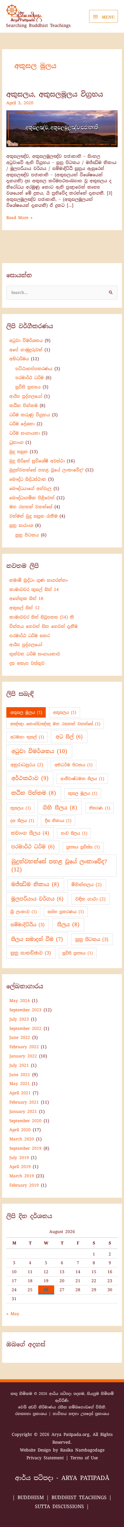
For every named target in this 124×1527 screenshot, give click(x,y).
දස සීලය (22, 820)
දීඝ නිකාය (58, 820)
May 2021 (19, 1083)
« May (12, 1313)
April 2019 (20, 1166)
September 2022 (25, 1028)
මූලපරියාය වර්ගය (37, 899)
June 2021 (19, 1074)
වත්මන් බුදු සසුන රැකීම (33, 516)
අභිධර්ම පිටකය (73, 764)
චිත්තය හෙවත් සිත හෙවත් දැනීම (43, 626)
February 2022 (24, 1046)
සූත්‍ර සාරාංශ (21, 525)
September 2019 (25, 1148)
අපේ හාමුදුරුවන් (25, 349)
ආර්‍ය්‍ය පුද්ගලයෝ (25, 396)
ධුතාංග (16, 442)
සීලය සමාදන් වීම (37, 939)
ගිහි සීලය (60, 807)
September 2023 (25, 1010)
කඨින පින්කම (23, 405)
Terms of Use (84, 1457)
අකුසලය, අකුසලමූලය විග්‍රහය (54, 94)
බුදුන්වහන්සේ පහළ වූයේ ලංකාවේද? (46, 470)
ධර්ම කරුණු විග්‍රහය (29, 414)
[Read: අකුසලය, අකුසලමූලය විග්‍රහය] (62, 128)
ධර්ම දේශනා (22, 423)
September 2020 (25, 1120)
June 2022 (19, 1037)
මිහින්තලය (86, 884)
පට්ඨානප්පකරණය (33, 368)
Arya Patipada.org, (72, 1434)
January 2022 (23, 1056)
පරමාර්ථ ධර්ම (29, 377)
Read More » (19, 217)
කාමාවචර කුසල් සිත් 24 (34, 589)
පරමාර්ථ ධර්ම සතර (29, 635)
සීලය (68, 924)
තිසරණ (99, 808)
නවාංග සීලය (30, 833)
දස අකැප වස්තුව (27, 663)
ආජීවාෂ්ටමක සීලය (82, 778)
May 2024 (19, 1000)
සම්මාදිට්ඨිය (28, 925)
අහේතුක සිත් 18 (26, 598)
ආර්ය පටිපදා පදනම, (68, 1393)
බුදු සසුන (18, 451)
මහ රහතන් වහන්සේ (30, 506)
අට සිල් (69, 737)
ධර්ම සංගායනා (24, 433)
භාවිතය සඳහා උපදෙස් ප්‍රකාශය (81, 1413)
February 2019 (24, 1185)
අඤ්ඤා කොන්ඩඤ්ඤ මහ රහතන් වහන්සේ (55, 723)
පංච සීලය (74, 833)
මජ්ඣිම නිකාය (35, 884)
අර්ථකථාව (29, 778)
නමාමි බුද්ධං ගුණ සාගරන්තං (38, 580)
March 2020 (21, 1139)
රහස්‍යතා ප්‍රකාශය (31, 1413)
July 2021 (19, 1065)
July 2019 (19, 1157)
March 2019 (21, 1176)
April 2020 (20, 1129)
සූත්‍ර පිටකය (27, 535)
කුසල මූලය (82, 793)
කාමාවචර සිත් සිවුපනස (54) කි (41, 617)
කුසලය (20, 808)
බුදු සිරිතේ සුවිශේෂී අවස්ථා (37, 461)
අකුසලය (64, 712)
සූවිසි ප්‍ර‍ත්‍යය (28, 387)
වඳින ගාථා (90, 899)
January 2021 (23, 1111)
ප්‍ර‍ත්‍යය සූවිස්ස (83, 846)
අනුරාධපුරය (27, 764)
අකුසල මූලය (26, 712)
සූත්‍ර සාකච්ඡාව (31, 953)
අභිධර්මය (19, 358)
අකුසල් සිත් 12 (24, 607)
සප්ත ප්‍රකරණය (66, 911)
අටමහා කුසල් (27, 737)
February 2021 (24, 1102)
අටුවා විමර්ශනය (26, 340)
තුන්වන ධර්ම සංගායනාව (34, 654)
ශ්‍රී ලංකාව (23, 911)
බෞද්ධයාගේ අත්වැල (30, 488)
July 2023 (19, 1019)
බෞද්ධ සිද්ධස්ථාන (27, 479)
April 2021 (20, 1093)
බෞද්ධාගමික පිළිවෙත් (31, 497)
